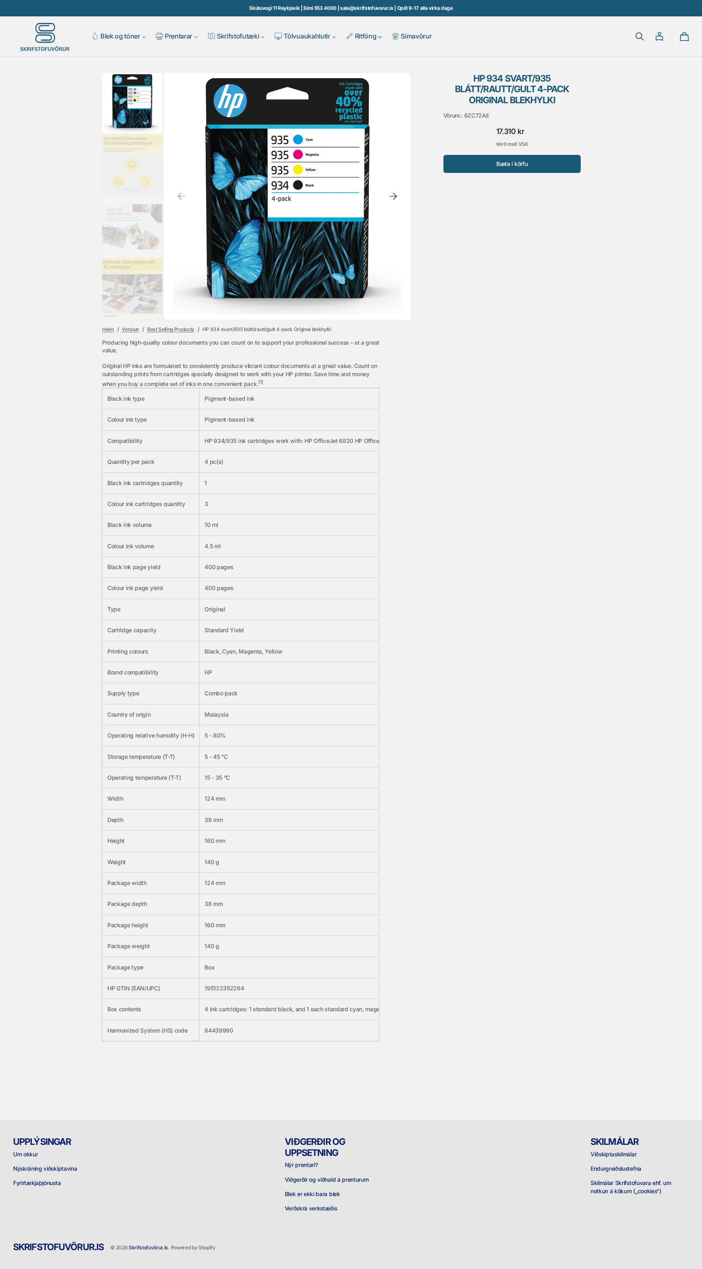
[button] (640, 36)
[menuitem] (119, 36)
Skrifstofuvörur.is (148, 1247)
